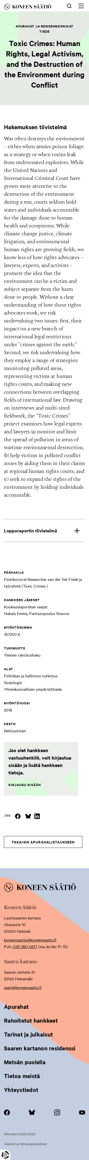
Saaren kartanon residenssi (40, 1048)
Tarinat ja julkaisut (28, 1034)
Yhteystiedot (21, 1089)
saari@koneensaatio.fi (23, 987)
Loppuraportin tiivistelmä (30, 530)
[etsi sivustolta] (69, 5)
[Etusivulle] (31, 7)
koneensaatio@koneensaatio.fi (30, 939)
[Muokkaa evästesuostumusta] (5, 1155)
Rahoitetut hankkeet (31, 1020)
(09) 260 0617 (25, 946)
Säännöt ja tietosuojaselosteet (25, 1143)
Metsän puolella (24, 1062)
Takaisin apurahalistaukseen (43, 841)
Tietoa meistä (22, 1076)
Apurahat (16, 1006)
